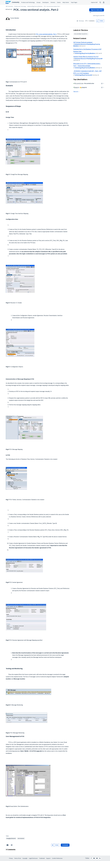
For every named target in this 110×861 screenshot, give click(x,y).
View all (75, 91)
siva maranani (21, 838)
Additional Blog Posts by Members (34, 6)
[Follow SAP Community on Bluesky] (94, 858)
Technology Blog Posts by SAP (83, 75)
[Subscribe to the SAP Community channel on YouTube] (97, 858)
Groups (39, 2)
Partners (53, 2)
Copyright (24, 858)
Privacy (11, 858)
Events (59, 2)
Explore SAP (94, 2)
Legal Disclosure (33, 858)
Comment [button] (65, 845)
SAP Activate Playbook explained (82, 42)
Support (48, 858)
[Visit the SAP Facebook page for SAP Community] (91, 858)
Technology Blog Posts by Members (84, 53)
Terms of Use (17, 858)
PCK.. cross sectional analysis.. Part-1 (46, 34)
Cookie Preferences (57, 858)
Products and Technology (28, 2)
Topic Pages (74, 2)
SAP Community (9, 6)
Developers (45, 2)
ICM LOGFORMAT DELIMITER (80, 34)
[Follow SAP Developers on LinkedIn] (99, 858)
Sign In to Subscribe (96, 10)
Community (15, 2)
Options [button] (90, 12)
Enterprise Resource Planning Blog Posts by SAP (88, 58)
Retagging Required (11, 838)
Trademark (42, 858)
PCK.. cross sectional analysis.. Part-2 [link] (52, 6)
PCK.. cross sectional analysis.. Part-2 (36, 9)
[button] (97, 20)
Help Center (66, 2)
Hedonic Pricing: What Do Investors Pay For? (86, 56)
